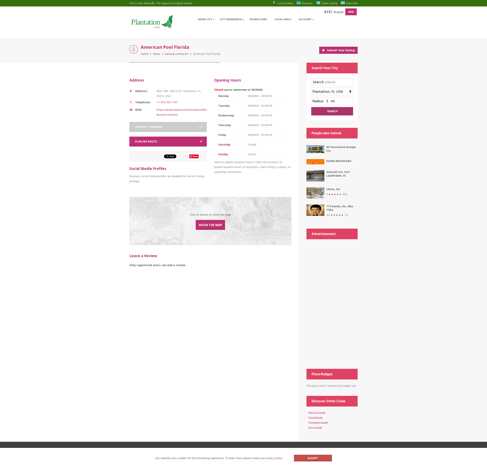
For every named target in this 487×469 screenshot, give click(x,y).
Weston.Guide (316, 413)
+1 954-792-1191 (167, 102)
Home (144, 54)
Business (307, 3)
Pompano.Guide (318, 422)
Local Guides (285, 3)
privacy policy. (274, 458)
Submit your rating (341, 50)
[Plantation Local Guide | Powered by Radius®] (151, 27)
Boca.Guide (315, 427)
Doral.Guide (315, 417)
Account (305, 19)
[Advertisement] (332, 304)
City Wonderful (231, 19)
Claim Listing (329, 3)
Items (156, 54)
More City (205, 19)
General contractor (177, 54)
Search (318, 82)
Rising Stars (258, 19)
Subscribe (352, 3)
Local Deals (283, 19)
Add (351, 12)
